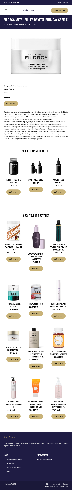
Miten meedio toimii (14, 467)
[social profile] (18, 2)
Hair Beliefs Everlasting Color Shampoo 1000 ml (58, 404)
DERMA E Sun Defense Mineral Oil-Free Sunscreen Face (36, 404)
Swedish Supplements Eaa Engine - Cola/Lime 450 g (13, 247)
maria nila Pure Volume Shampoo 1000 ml (13, 404)
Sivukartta (64, 486)
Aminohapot (24, 86)
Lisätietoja (10, 104)
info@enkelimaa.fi (62, 2)
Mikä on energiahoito (14, 460)
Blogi (9, 471)
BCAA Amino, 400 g (36, 304)
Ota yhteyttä (55, 484)
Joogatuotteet (59, 10)
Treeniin (16, 86)
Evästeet (65, 484)
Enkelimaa (10, 463)
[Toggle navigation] (6, 10)
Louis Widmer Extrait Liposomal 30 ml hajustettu (36, 256)
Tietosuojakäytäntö (52, 486)
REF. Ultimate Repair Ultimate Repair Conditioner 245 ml (36, 354)
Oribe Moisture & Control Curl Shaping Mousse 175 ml (58, 247)
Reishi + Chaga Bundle (36, 180)
